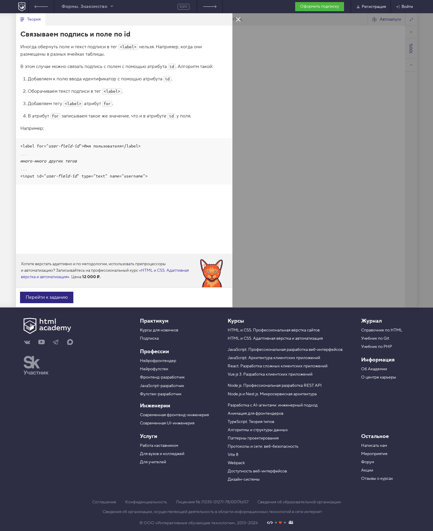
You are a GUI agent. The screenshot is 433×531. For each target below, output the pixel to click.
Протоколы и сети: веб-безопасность (263, 446)
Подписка (149, 338)
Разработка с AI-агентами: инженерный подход (273, 405)
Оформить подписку (319, 6)
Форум (367, 462)
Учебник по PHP (376, 346)
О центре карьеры (378, 377)
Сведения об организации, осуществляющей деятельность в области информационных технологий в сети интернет (212, 512)
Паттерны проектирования (253, 438)
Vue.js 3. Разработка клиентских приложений (270, 374)
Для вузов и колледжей (162, 454)
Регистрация (374, 6)
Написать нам (374, 445)
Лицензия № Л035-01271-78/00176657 (212, 502)
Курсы (236, 321)
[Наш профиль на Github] (280, 523)
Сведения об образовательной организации (299, 502)
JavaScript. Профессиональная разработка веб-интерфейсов (285, 349)
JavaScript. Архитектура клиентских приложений (274, 358)
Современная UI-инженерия (167, 423)
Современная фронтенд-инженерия (174, 415)
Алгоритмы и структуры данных (258, 430)
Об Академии (374, 369)
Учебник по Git (375, 338)
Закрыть (238, 19)
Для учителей (153, 462)
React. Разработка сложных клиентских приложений (278, 366)
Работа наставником (159, 445)
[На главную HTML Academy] (22, 6)
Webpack (236, 463)
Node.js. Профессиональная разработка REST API (275, 385)
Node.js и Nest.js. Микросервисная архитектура (272, 394)
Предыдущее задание (41, 6)
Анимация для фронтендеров (255, 413)
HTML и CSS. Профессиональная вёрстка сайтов (274, 330)
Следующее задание (210, 6)
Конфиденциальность (146, 502)
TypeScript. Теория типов (251, 421)
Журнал (371, 321)
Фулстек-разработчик (160, 394)
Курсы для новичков (159, 330)
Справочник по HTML (381, 330)
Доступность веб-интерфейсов (257, 471)
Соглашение (104, 502)
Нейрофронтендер (158, 361)
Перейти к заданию (47, 297)
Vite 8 (233, 454)
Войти (407, 6)
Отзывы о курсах (377, 478)
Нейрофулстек (154, 369)
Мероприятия (374, 454)
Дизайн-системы (244, 479)
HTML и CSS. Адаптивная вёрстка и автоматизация (275, 338)
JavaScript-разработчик (162, 386)
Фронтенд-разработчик (162, 377)
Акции (367, 470)
